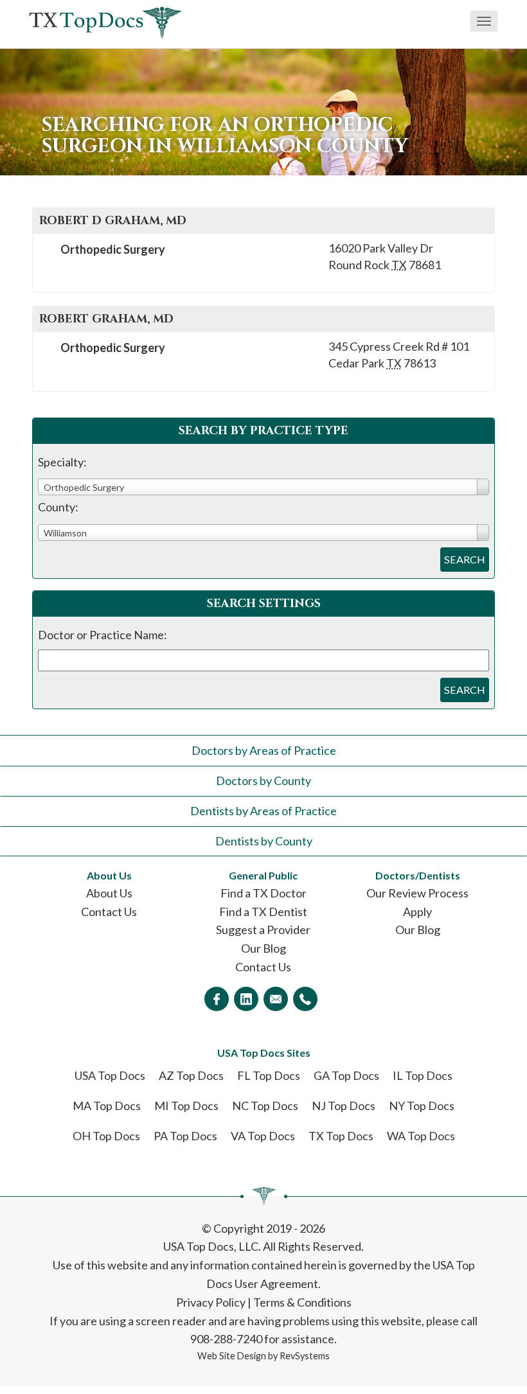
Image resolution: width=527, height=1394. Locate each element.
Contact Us (109, 911)
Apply (417, 911)
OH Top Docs (106, 1136)
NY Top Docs (421, 1105)
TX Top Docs (340, 1136)
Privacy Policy (211, 1302)
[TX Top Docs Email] (276, 999)
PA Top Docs (185, 1136)
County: (58, 507)
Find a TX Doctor (263, 893)
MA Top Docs (107, 1105)
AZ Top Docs (191, 1075)
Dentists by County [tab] (263, 841)
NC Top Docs (265, 1105)
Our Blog (263, 948)
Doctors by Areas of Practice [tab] (264, 750)
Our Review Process (417, 893)
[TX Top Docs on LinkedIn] (246, 999)
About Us (109, 893)
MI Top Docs (186, 1105)
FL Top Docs (268, 1075)
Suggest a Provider (263, 929)
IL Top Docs (422, 1075)
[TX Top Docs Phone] (305, 999)
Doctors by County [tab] (263, 780)
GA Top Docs (346, 1075)
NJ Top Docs (343, 1105)
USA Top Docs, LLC (210, 1246)
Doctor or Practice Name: (102, 635)
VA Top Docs (263, 1136)
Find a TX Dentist (263, 911)
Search (464, 559)
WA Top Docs (421, 1136)
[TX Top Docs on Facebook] (216, 999)
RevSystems (305, 1355)
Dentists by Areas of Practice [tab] (263, 811)
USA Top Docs (110, 1075)
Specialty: (62, 462)
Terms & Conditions (302, 1302)
